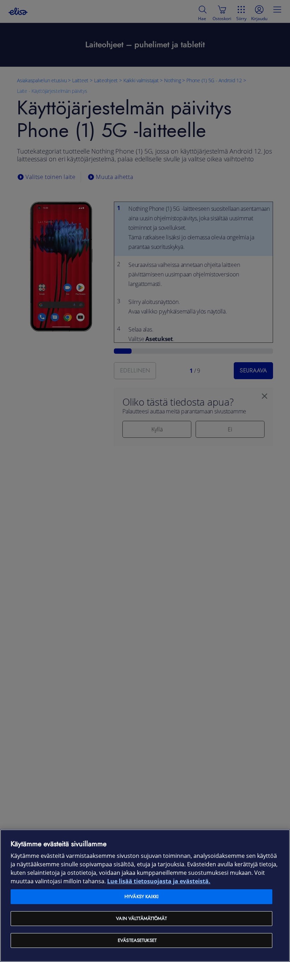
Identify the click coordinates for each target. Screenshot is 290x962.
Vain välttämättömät (141, 918)
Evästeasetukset (137, 940)
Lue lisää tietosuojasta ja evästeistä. (158, 881)
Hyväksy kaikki (141, 896)
